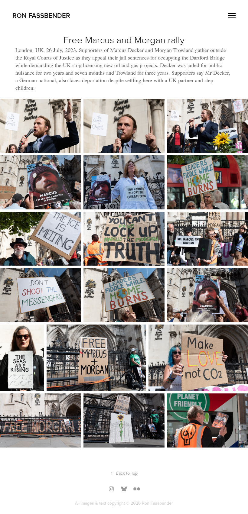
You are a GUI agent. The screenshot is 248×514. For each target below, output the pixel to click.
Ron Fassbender (41, 15)
